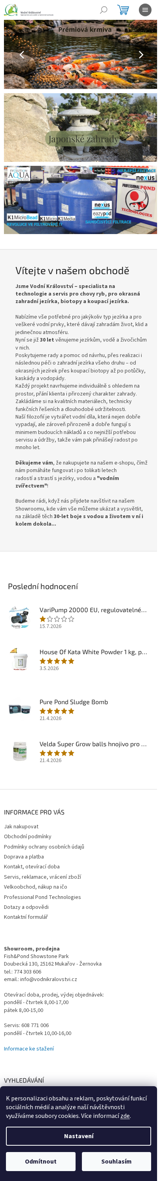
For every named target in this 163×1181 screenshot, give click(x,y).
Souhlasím (116, 1161)
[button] (15, 54)
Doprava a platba (24, 857)
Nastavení (78, 1136)
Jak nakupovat (21, 827)
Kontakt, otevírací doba (32, 867)
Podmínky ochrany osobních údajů (44, 847)
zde (125, 1116)
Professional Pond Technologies (42, 897)
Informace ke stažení (29, 1049)
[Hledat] (104, 10)
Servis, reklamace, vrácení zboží (42, 877)
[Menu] (145, 10)
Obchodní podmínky (27, 837)
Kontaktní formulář (26, 917)
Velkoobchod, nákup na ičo (35, 887)
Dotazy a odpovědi (26, 907)
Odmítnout (41, 1161)
